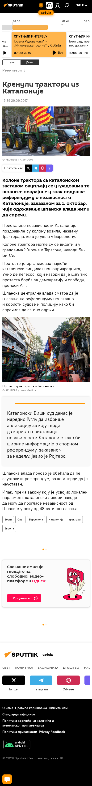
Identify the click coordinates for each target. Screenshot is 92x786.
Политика (24, 667)
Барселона (36, 519)
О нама (7, 708)
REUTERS (11, 159)
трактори (75, 519)
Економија (48, 667)
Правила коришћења (31, 708)
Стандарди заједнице (18, 714)
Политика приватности (19, 732)
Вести (8, 519)
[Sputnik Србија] (14, 7)
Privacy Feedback (52, 732)
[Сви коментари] (7, 779)
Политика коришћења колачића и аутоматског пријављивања (28, 722)
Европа (9, 528)
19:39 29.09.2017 (15, 100)
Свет (20, 519)
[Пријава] (57, 5)
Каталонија (56, 519)
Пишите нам (58, 708)
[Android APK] (17, 745)
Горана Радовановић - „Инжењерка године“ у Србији (37, 43)
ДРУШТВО (71, 667)
